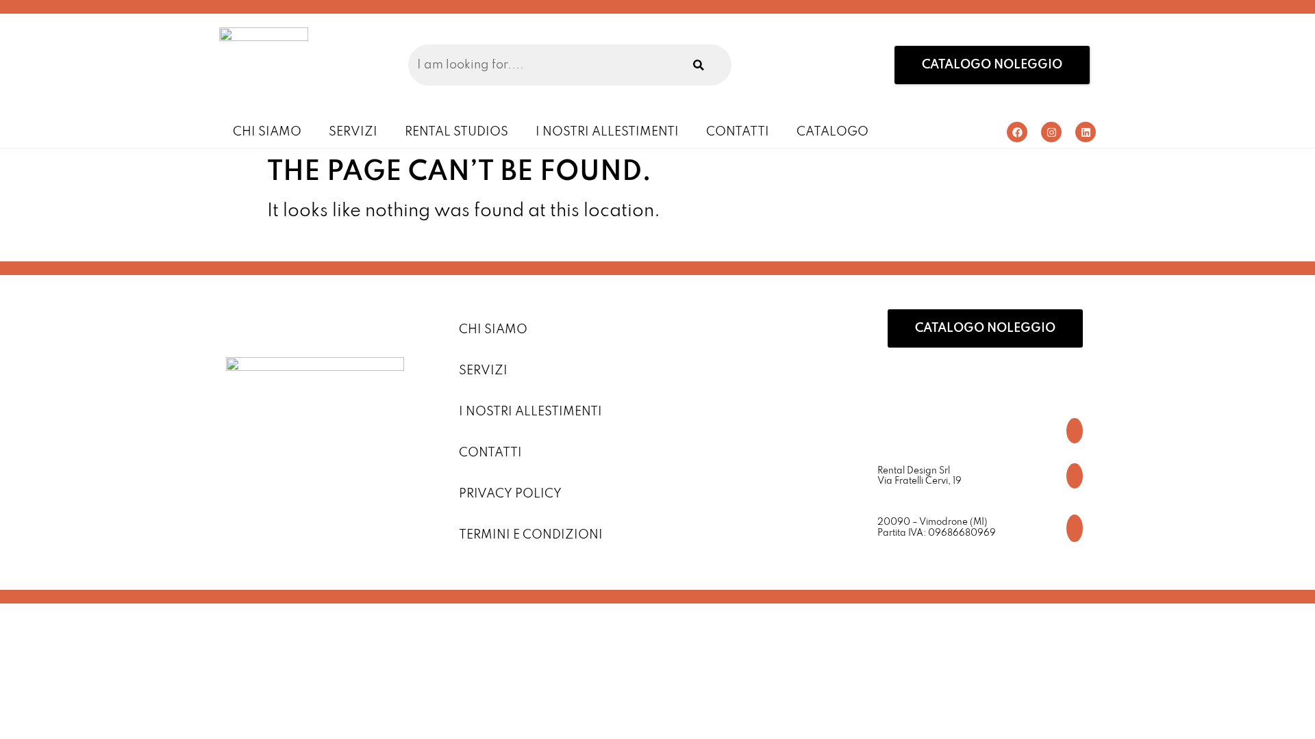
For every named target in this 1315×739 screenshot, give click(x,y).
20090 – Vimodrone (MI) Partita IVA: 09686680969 (936, 528)
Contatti (737, 132)
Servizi (353, 132)
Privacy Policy (510, 494)
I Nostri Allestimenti (607, 132)
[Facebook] (1017, 132)
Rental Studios (456, 132)
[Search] (698, 65)
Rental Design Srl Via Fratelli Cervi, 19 (919, 477)
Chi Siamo (267, 132)
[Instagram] (1051, 132)
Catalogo (832, 132)
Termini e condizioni (531, 535)
